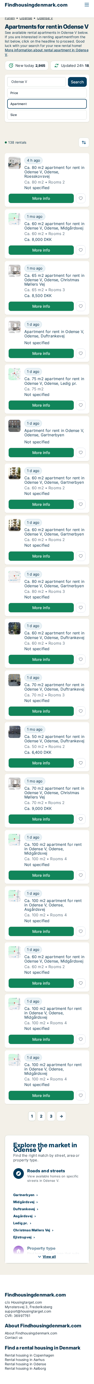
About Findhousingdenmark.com (31, 1333)
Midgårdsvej (23, 1202)
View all (49, 1256)
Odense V (45, 18)
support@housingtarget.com (28, 1311)
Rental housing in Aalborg (25, 1368)
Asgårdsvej (23, 1216)
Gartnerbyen (23, 1195)
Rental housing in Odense (25, 1364)
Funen (10, 18)
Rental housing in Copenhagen (29, 1355)
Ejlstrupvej (22, 1237)
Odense (26, 18)
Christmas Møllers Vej (31, 1230)
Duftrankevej (24, 1209)
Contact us (13, 1337)
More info (41, 198)
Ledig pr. (20, 1223)
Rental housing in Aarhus (25, 1360)
